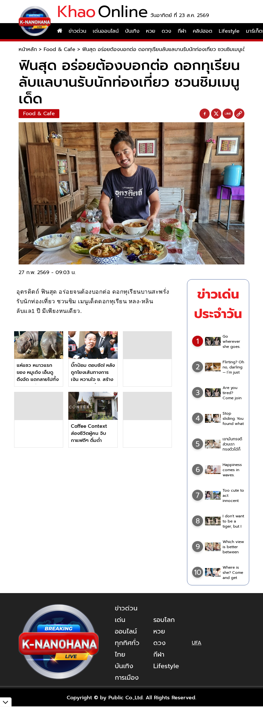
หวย (150, 31)
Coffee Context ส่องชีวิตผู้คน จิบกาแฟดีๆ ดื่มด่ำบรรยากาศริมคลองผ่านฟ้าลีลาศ (90, 440)
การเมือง (127, 677)
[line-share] (228, 113)
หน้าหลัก (28, 49)
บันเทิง (132, 31)
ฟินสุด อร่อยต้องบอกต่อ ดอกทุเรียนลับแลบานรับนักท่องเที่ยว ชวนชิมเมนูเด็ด (166, 49)
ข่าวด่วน (77, 31)
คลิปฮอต (202, 31)
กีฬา (182, 31)
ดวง (166, 31)
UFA (196, 643)
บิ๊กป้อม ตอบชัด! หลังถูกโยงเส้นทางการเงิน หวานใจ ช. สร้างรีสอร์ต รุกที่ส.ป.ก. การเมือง (93, 379)
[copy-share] (239, 113)
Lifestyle (229, 31)
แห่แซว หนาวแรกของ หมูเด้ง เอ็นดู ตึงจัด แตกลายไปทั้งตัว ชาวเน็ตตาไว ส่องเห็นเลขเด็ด (38, 379)
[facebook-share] (204, 113)
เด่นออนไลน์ (106, 31)
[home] (59, 31)
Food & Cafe (59, 49)
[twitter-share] (216, 113)
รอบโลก (164, 620)
